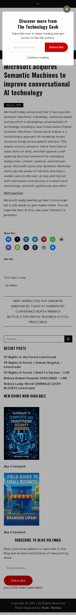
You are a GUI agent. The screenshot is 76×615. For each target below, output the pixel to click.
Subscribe (56, 47)
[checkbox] (66, 9)
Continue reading (38, 57)
